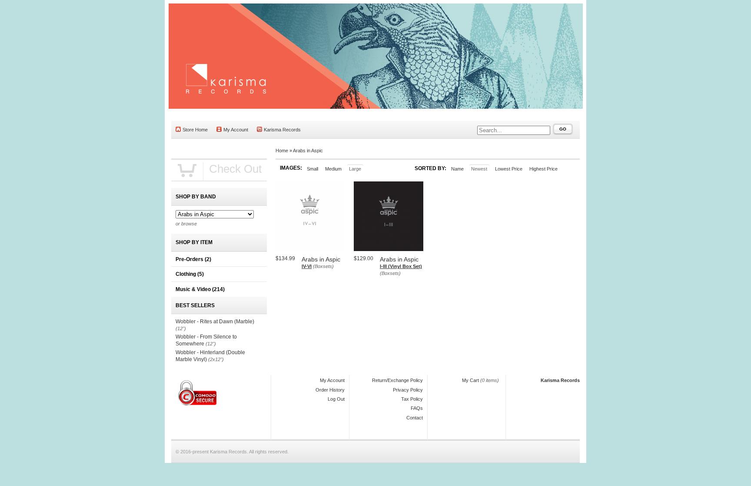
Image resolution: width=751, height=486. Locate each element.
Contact (414, 417)
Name (457, 168)
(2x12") (216, 359)
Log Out (336, 399)
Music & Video (200, 289)
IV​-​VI (307, 266)
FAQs (417, 408)
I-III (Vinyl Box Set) (401, 266)
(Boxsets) (323, 266)
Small (312, 168)
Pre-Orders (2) (193, 259)
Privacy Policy (408, 389)
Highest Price (543, 168)
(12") (181, 328)
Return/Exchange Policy (397, 380)
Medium (333, 168)
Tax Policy (412, 399)
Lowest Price (508, 168)
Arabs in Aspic (308, 150)
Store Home (195, 129)
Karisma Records (282, 129)
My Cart (470, 380)
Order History (330, 389)
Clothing (190, 274)
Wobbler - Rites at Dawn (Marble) (215, 321)
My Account (235, 129)
